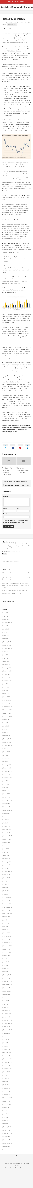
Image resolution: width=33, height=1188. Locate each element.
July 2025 (5, 625)
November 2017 (7, 871)
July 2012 (5, 1075)
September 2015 (7, 952)
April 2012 (6, 1085)
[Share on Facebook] (12, 446)
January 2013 (6, 1056)
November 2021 (7, 745)
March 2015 (6, 971)
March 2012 (6, 1088)
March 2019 (6, 826)
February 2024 (7, 668)
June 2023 (6, 687)
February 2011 (7, 1127)
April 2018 (6, 855)
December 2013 (7, 1020)
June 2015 (6, 962)
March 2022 (6, 735)
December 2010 (7, 1133)
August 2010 (6, 1146)
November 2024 (7, 648)
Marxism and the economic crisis (12, 593)
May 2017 (5, 887)
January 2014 (6, 1017)
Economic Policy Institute (19, 86)
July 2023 (5, 684)
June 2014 (6, 1001)
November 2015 (7, 946)
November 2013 (7, 1023)
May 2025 (5, 632)
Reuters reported (21, 195)
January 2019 (6, 832)
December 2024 (7, 645)
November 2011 (7, 1098)
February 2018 (7, 862)
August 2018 (6, 842)
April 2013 (6, 1046)
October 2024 (6, 651)
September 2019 (7, 810)
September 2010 (7, 1143)
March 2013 (6, 1049)
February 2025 (7, 642)
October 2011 (6, 1101)
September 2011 (7, 1104)
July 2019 (5, 816)
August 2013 (6, 1033)
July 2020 (5, 781)
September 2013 (7, 1030)
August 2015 (6, 955)
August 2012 (6, 1072)
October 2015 (6, 949)
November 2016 (7, 907)
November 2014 (7, 984)
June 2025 (6, 629)
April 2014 (6, 1007)
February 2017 (7, 897)
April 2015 (6, 968)
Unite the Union (14, 96)
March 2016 (6, 933)
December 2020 (7, 768)
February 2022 (7, 739)
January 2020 (6, 797)
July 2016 (5, 920)
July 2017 (5, 881)
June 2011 (6, 1114)
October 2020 (6, 774)
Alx (26, 1168)
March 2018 (6, 858)
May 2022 (5, 729)
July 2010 (5, 1149)
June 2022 (6, 726)
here (26, 425)
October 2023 (6, 677)
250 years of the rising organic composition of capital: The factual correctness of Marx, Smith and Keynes (15, 585)
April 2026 (6, 619)
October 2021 (6, 748)
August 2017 (6, 878)
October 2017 (6, 874)
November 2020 (7, 771)
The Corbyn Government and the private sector (22, 470)
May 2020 (5, 787)
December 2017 (7, 868)
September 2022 (7, 716)
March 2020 (6, 794)
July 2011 (5, 1110)
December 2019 (7, 800)
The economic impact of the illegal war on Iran (15, 590)
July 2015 (5, 959)
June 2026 (6, 613)
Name (5, 508)
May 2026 (5, 616)
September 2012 (7, 1068)
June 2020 (6, 784)
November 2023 (7, 674)
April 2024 (6, 661)
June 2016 (6, 923)
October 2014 (6, 988)
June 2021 (6, 758)
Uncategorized (12, 24)
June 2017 (6, 884)
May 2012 (5, 1081)
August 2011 (6, 1107)
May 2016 (5, 926)
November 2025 (7, 622)
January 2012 (6, 1091)
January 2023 (6, 703)
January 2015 (6, 978)
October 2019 (6, 807)
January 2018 (6, 865)
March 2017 (6, 894)
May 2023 (5, 690)
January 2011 (6, 1130)
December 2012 (7, 1059)
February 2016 (7, 936)
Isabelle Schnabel (7, 165)
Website (5, 514)
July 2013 (5, 1036)
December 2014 (7, 981)
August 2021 (6, 752)
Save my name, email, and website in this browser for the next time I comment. (15, 521)
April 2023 (6, 693)
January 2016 (6, 939)
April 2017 (6, 891)
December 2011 (7, 1094)
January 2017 (6, 900)
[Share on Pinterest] (20, 446)
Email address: (6, 551)
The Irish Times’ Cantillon (9, 219)
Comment (6, 496)
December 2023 (7, 671)
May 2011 (5, 1117)
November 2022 (7, 710)
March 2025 (6, 638)
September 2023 (7, 680)
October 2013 (6, 1026)
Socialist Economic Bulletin (16, 7)
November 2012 (7, 1062)
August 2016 (6, 916)
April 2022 (6, 732)
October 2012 (6, 1065)
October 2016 (6, 910)
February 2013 (7, 1052)
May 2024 (5, 658)
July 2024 (5, 655)
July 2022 (5, 722)
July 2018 (5, 845)
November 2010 (7, 1136)
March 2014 (6, 1010)
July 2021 (5, 755)
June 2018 (6, 849)
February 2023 (7, 700)
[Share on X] (5, 446)
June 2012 (6, 1078)
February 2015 (7, 975)
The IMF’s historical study (22, 47)
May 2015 (5, 965)
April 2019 (6, 823)
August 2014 (6, 994)
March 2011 (6, 1123)
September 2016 (7, 913)
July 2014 (5, 997)
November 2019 (7, 803)
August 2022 (6, 719)
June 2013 (6, 1039)
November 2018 (7, 836)
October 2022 (6, 713)
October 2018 (6, 839)
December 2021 (7, 742)
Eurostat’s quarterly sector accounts (12, 243)
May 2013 (5, 1043)
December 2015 (7, 942)
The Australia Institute (10, 109)
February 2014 (7, 1013)
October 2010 (6, 1140)
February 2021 (7, 765)
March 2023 (6, 697)
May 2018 (5, 852)
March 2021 (6, 761)
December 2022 (7, 706)
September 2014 (7, 991)
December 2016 (7, 904)
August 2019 (6, 813)
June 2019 (6, 819)
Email (19, 508)
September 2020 (7, 777)
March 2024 (6, 664)
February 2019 (7, 829)
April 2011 (6, 1120)
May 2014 (5, 1004)
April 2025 (6, 635)
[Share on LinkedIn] (27, 446)
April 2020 (6, 790)
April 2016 (6, 929)
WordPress (16, 1168)
